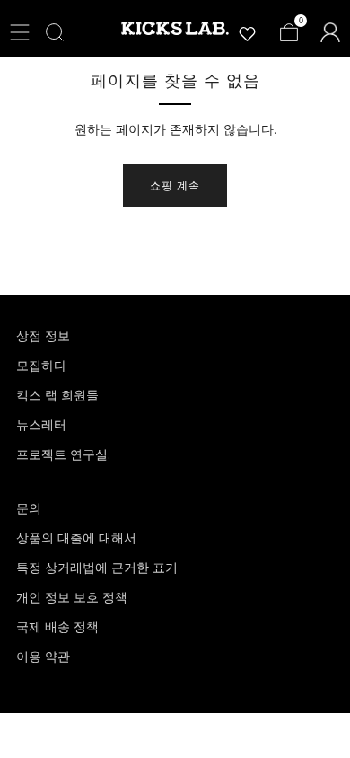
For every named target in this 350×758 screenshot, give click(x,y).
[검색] (54, 32)
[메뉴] (19, 32)
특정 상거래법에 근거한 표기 (97, 568)
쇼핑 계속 (175, 185)
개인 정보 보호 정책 (71, 597)
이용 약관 (43, 656)
